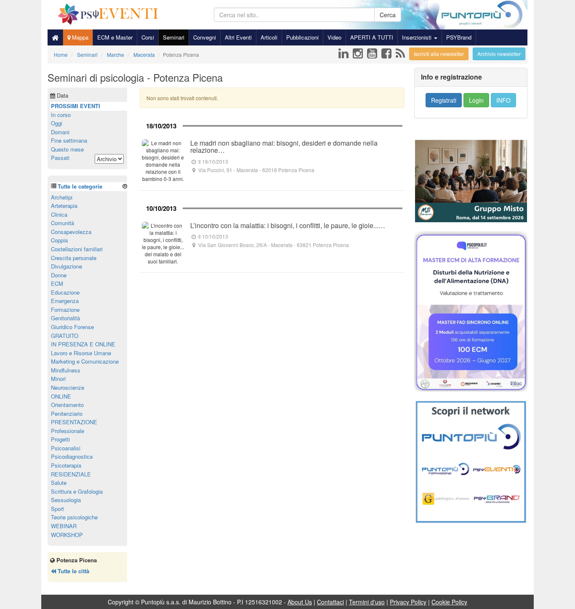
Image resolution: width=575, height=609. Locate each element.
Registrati (443, 100)
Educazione (65, 292)
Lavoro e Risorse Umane (81, 353)
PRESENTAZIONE (74, 422)
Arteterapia (64, 206)
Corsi (147, 37)
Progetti (60, 439)
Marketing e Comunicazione (85, 361)
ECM (57, 283)
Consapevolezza (71, 232)
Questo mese (67, 149)
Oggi (56, 123)
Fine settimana (69, 140)
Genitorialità (65, 318)
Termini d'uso (367, 602)
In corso (61, 115)
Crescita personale (73, 258)
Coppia (59, 240)
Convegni (204, 37)
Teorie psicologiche (74, 517)
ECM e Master (115, 37)
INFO (503, 100)
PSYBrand (458, 37)
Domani (60, 132)
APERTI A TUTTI (371, 37)
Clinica (59, 214)
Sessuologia (66, 500)
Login (476, 100)
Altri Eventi (238, 37)
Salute (59, 483)
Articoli (269, 37)
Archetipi (61, 197)
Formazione (65, 310)
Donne (59, 275)
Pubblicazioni (302, 37)
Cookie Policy (449, 602)
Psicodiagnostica (72, 456)
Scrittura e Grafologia (77, 491)
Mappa (79, 37)
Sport (57, 509)
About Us (300, 602)
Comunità (62, 223)
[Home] (55, 37)
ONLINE (61, 396)
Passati (60, 158)
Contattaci (330, 602)
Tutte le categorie (80, 186)
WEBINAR (64, 526)
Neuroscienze (67, 387)
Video (334, 37)
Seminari (173, 37)
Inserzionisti (417, 37)
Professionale (67, 431)
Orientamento (67, 405)
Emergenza (65, 301)
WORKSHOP (67, 535)
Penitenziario (67, 414)
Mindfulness (65, 370)
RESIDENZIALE (71, 474)
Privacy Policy (408, 602)
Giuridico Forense (72, 327)
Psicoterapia (66, 465)
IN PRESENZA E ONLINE (83, 344)
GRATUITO (64, 336)
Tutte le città (72, 571)
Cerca (388, 15)
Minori (58, 379)
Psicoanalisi (65, 448)
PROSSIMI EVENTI (75, 106)
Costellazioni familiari (77, 249)
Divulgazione (66, 266)
